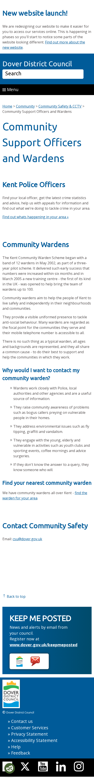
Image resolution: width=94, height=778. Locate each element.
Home (7, 106)
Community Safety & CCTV (60, 106)
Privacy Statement (29, 734)
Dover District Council (37, 64)
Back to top (16, 596)
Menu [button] (12, 89)
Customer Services (29, 728)
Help (16, 747)
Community (25, 106)
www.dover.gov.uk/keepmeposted (43, 644)
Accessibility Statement (34, 740)
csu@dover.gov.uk (27, 539)
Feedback (20, 753)
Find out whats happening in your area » (35, 216)
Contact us (22, 721)
